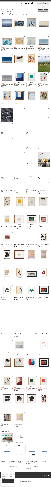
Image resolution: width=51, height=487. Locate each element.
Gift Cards (27, 465)
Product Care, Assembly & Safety (29, 461)
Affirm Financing (28, 463)
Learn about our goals (44, 451)
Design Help (19, 461)
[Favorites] (47, 3)
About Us (35, 461)
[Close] (48, 4)
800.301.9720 (3, 461)
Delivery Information (12, 465)
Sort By (2, 13)
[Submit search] (9, 2)
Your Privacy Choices (23, 479)
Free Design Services (4, 465)
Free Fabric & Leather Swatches (20, 464)
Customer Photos (20, 467)
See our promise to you (7, 451)
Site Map (27, 469)
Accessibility (41, 479)
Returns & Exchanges (12, 461)
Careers (35, 462)
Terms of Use (28, 479)
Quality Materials (20, 465)
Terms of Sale (33, 479)
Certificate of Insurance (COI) (13, 466)
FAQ (9, 467)
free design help (24, 0)
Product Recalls (28, 467)
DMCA (37, 479)
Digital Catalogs (28, 464)
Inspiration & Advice (20, 462)
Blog (18, 468)
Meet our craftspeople (32, 451)
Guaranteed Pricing (11, 462)
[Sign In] (45, 2)
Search (1, 2)
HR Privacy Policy (15, 479)
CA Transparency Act (28, 468)
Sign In (43, 9)
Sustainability (36, 466)
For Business (35, 465)
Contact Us (2, 462)
